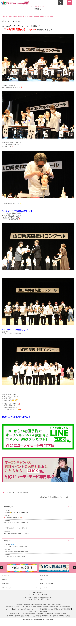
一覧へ (69, 507)
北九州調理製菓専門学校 (63, 607)
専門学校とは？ (6, 575)
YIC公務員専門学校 (36, 604)
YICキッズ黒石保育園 (41, 609)
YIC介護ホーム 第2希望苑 (44, 613)
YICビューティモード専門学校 (52, 604)
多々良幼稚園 (43, 611)
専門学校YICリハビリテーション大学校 (17, 607)
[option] (25, 568)
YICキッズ (16, 609)
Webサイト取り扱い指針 (46, 583)
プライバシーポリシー (8, 588)
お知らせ (17, 21)
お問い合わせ (5, 583)
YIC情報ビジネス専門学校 (23, 604)
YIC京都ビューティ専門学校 (50, 616)
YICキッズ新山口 (33, 611)
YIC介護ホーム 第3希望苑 (59, 613)
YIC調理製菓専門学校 (49, 607)
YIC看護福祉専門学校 (35, 607)
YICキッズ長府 (52, 609)
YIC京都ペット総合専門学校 (33, 616)
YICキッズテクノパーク (26, 609)
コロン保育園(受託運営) (64, 609)
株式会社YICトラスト (16, 613)
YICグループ (8, 609)
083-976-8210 (32, 600)
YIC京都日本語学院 (64, 616)
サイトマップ (43, 588)
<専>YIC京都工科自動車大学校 (15, 616)
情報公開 (4, 579)
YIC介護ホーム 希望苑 (29, 613)
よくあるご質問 (44, 575)
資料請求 (42, 579)
